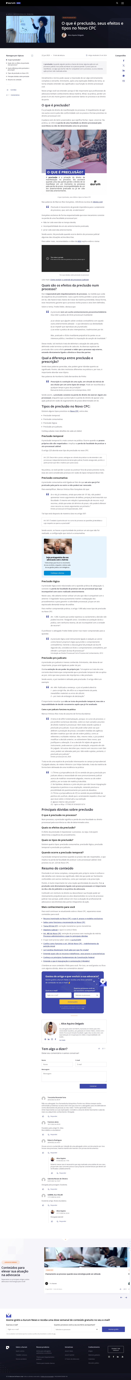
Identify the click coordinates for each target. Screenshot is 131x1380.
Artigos (90, 1351)
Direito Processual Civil (19, 14)
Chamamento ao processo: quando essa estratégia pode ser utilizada (73, 1274)
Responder (53, 1116)
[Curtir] (7, 89)
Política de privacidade (47, 1376)
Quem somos (20, 1351)
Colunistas (91, 1359)
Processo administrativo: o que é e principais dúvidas (65, 936)
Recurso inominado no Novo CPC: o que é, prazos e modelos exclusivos (73, 918)
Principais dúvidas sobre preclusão (18, 76)
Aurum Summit (69, 1355)
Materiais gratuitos (94, 1355)
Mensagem (45, 1069)
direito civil (97, 202)
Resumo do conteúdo (14, 80)
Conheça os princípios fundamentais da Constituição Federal (68, 957)
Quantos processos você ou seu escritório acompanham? (84, 989)
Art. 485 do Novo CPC (52, 933)
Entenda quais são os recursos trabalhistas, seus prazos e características (74, 953)
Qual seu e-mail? (51, 991)
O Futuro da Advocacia (72, 1359)
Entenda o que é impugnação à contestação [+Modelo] (66, 961)
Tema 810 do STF (50, 926)
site (83, 1008)
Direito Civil (49, 1270)
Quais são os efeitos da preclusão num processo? (18, 64)
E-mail (78, 1060)
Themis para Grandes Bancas (45, 1363)
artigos (10, 14)
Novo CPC (74, 411)
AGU (79, 241)
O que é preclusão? (14, 60)
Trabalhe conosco (21, 1355)
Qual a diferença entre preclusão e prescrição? (18, 69)
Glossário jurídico (93, 1363)
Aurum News (69, 1351)
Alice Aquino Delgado (76, 35)
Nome (44, 1060)
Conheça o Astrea (57, 573)
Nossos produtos (21, 1359)
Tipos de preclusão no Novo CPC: (18, 73)
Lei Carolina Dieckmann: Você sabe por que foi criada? (66, 950)
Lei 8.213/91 (76, 940)
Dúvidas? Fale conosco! (116, 1349)
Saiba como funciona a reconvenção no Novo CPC (64, 922)
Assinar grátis (73, 1002)
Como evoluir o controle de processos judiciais (69, 280)
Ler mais (62, 1040)
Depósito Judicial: (50, 930)
